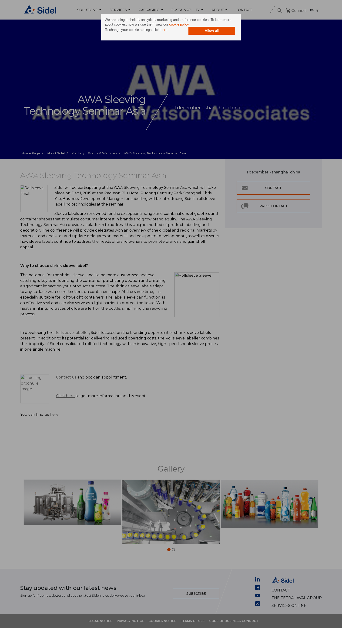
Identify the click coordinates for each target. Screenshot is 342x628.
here (164, 30)
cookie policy (179, 24)
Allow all (212, 31)
